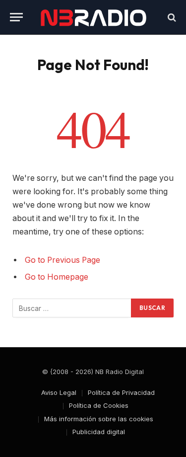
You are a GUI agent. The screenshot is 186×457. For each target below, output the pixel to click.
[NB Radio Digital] (93, 17)
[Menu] (16, 17)
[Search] (171, 17)
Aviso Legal (58, 392)
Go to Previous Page (62, 260)
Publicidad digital (98, 432)
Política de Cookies (98, 405)
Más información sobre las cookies (98, 419)
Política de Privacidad (121, 392)
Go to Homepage (56, 277)
